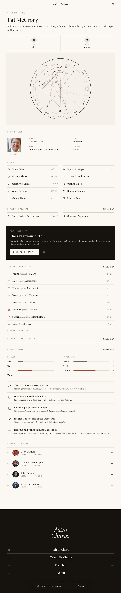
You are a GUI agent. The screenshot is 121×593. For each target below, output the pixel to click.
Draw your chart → (24, 252)
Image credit (12, 154)
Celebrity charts (16, 13)
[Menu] (8, 4)
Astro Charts (60, 4)
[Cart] (113, 4)
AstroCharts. (60, 533)
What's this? (108, 209)
